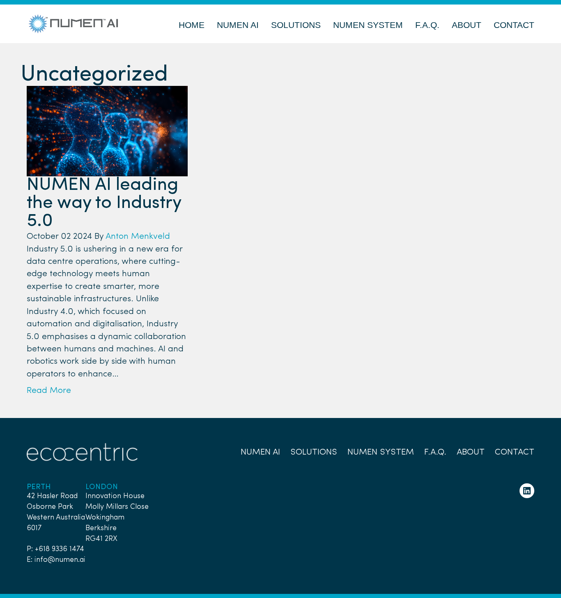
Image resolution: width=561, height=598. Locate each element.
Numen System (368, 25)
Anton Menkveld (138, 236)
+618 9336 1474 (59, 549)
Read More (49, 390)
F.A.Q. (427, 25)
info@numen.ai (59, 559)
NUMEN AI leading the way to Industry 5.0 (104, 203)
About (466, 25)
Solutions (296, 25)
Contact (514, 25)
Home (192, 25)
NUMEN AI (238, 25)
